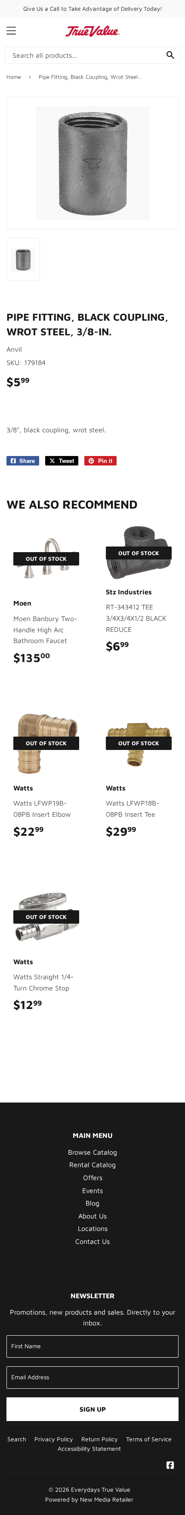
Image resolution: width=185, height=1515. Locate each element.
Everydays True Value (100, 1489)
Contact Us (92, 1241)
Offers (92, 1177)
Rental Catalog (92, 1164)
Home (13, 76)
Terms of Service (149, 1439)
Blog (92, 1203)
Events (92, 1190)
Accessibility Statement (89, 1448)
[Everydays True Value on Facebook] (170, 1466)
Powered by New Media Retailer (89, 1499)
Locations (93, 1228)
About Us (92, 1216)
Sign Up (93, 1409)
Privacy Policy (53, 1439)
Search (16, 1439)
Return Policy (99, 1439)
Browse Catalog (92, 1152)
